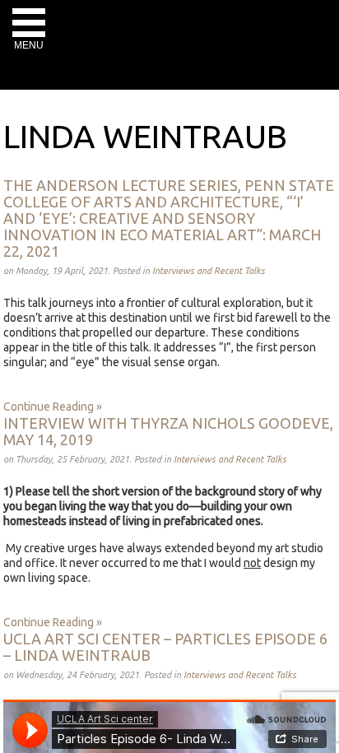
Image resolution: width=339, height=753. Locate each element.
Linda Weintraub (145, 136)
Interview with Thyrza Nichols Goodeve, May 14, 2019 (168, 431)
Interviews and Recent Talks (208, 271)
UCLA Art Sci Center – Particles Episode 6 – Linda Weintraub (165, 646)
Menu (29, 45)
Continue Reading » (52, 406)
